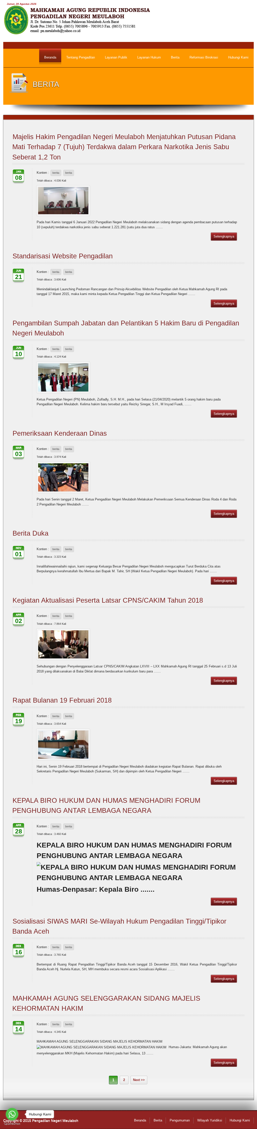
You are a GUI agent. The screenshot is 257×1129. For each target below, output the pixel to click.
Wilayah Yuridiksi (209, 1120)
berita (55, 172)
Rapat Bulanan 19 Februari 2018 (62, 700)
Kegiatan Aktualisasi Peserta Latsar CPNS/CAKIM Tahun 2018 (108, 600)
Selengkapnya (224, 236)
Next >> (139, 1080)
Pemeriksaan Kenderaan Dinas (60, 433)
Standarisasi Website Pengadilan (63, 256)
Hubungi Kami (240, 1120)
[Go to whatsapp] (12, 1114)
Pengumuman (180, 1120)
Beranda (140, 1120)
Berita (158, 1120)
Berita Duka (30, 533)
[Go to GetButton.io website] (12, 1123)
